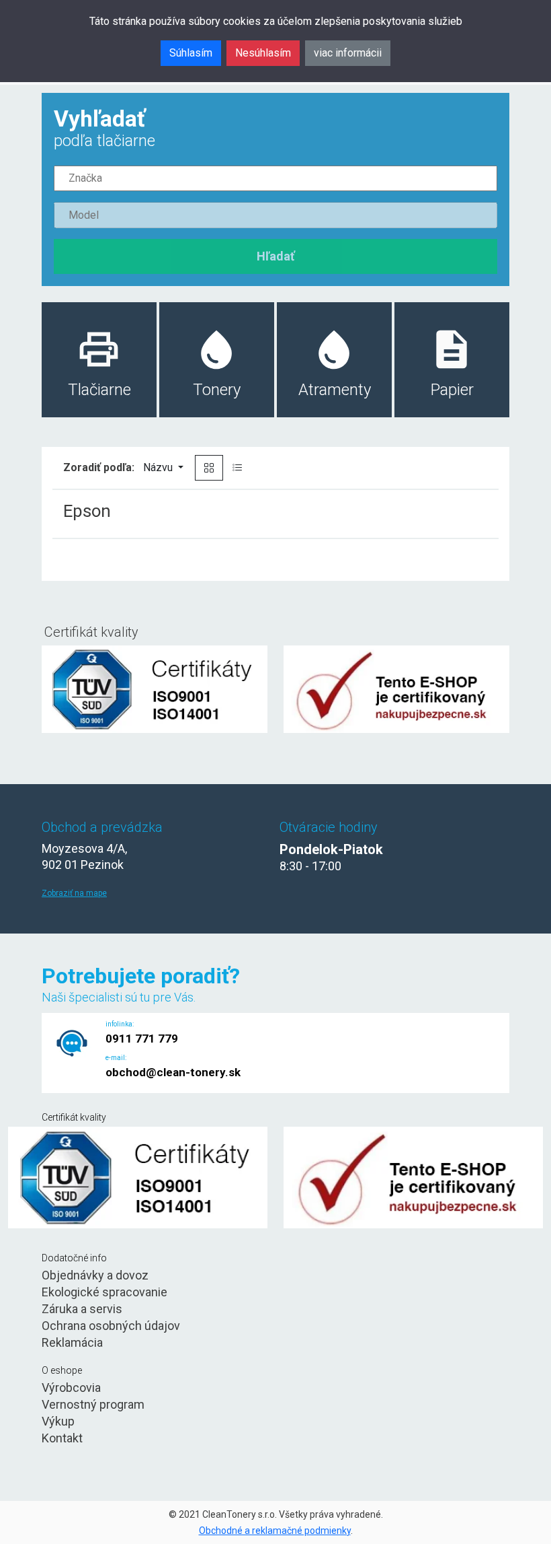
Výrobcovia (71, 1387)
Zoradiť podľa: (98, 467)
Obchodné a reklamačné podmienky (275, 1530)
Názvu (159, 467)
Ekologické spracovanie (104, 1292)
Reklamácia (72, 1342)
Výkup (58, 1421)
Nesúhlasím (263, 52)
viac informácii (348, 52)
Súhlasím (190, 52)
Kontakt (62, 1438)
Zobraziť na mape (74, 893)
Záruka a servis (82, 1309)
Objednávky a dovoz (95, 1275)
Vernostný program (93, 1404)
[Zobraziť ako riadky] (237, 468)
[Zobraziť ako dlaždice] (209, 468)
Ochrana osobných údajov (111, 1326)
